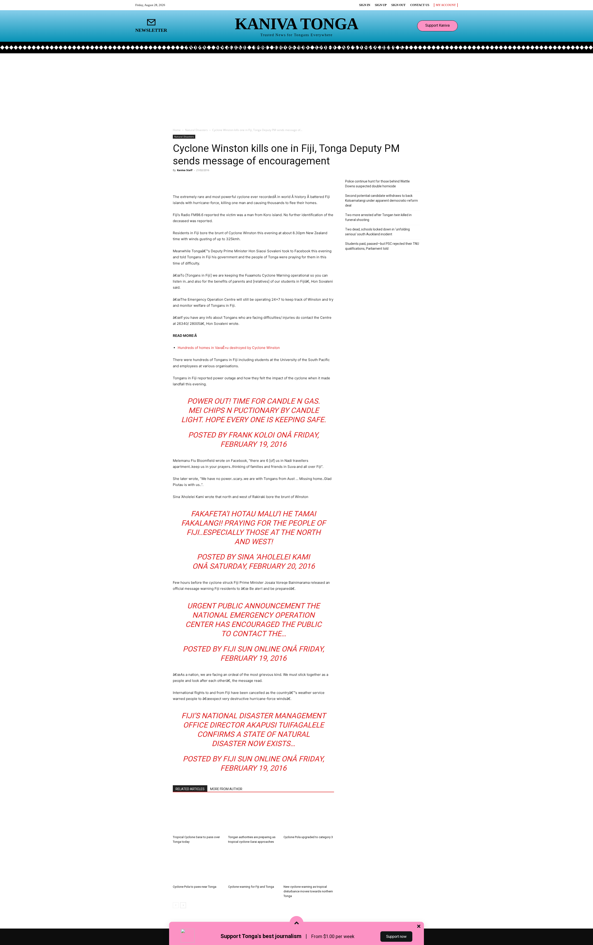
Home (177, 130)
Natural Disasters (196, 130)
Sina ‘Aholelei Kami (273, 556)
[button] (403, 47)
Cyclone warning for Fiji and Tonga (251, 886)
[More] (228, 180)
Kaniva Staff (184, 170)
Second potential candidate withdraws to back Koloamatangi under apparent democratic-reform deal (381, 200)
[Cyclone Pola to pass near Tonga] (198, 865)
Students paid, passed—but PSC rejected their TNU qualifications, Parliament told (382, 246)
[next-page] (183, 905)
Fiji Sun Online (251, 649)
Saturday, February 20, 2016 (262, 566)
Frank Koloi (251, 435)
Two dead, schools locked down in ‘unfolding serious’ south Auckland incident (377, 231)
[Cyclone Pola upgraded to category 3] (309, 815)
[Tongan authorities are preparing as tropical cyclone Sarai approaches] (253, 815)
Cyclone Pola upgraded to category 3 (308, 837)
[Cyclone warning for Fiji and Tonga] (253, 865)
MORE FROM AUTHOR (226, 789)
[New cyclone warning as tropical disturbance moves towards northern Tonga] (309, 865)
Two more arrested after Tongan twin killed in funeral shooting (378, 217)
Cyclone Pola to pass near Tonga (194, 886)
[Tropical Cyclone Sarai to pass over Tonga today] (198, 815)
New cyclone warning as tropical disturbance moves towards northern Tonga (308, 891)
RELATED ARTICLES (190, 789)
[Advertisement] (296, 88)
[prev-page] (176, 905)
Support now (396, 936)
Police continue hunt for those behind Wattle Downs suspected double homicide (377, 183)
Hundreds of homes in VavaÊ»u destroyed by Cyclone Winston (229, 347)
